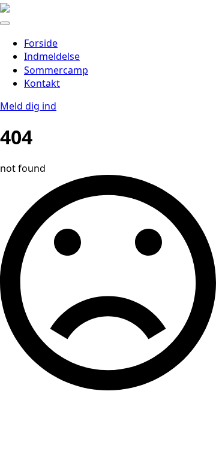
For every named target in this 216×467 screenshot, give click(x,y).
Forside (41, 43)
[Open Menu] (5, 23)
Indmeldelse (52, 56)
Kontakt (42, 83)
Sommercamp (56, 70)
